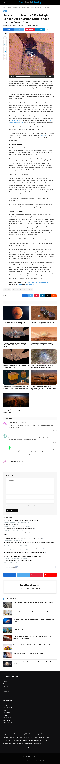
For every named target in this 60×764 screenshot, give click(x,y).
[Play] (11, 76)
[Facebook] (5, 37)
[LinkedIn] (5, 44)
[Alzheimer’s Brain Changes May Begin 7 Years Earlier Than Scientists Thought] (7, 621)
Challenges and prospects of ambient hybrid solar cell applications (19, 528)
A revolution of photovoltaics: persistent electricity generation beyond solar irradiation (23, 538)
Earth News (6, 710)
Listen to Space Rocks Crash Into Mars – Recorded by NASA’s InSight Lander (42, 366)
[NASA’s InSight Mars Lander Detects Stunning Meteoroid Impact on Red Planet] (44, 334)
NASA (13, 289)
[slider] (30, 76)
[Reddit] (5, 58)
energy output (16, 120)
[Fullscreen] (52, 76)
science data (42, 136)
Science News (7, 717)
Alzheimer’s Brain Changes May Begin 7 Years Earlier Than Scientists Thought (33, 620)
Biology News (6, 705)
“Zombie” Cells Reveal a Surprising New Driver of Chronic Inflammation (22, 743)
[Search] (56, 2)
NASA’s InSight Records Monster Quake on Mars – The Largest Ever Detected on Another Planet (15, 410)
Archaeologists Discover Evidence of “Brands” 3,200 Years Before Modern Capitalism (25, 740)
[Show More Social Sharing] (47, 29)
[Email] (5, 55)
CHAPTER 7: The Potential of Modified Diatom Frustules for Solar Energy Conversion (23, 548)
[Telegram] (5, 51)
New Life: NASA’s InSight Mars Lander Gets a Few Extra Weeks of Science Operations (15, 387)
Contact (25, 760)
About (19, 760)
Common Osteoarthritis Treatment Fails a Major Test (29, 653)
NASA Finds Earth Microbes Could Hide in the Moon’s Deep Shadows (33, 602)
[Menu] (4, 2)
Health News (6, 712)
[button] (32, 55)
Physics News (6, 715)
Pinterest (5, 689)
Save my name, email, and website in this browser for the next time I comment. (28, 506)
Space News (6, 720)
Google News (29, 285)
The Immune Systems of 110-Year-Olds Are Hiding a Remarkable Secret (34, 645)
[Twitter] (5, 41)
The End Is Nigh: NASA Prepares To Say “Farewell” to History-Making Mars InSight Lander (16, 344)
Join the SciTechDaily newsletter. (38, 282)
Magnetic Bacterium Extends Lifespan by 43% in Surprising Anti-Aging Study (23, 734)
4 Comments (28, 25)
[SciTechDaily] (30, 2)
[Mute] (50, 76)
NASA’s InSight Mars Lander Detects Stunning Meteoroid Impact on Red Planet (43, 343)
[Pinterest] (5, 48)
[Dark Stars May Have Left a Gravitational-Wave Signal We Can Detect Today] (7, 664)
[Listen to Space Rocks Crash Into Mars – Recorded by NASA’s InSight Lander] (44, 356)
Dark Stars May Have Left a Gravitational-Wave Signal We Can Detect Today (33, 662)
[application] (31, 55)
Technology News (8, 722)
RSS (4, 694)
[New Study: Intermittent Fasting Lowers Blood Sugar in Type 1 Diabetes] (7, 613)
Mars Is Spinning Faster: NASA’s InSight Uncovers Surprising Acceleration (14, 323)
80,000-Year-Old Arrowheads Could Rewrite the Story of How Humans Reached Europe (26, 737)
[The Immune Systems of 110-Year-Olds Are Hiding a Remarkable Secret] (7, 647)
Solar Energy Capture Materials (11, 524)
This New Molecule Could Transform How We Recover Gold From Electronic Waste (32, 628)
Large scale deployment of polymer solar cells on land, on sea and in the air (21, 520)
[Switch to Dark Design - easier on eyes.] (53, 2)
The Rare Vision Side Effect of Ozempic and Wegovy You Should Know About (23, 747)
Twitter (5, 684)
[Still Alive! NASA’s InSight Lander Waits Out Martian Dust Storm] (16, 356)
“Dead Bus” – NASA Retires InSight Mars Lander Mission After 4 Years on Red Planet (43, 323)
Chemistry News (7, 707)
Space (5, 11)
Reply (54, 430)
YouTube (5, 686)
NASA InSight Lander (22, 289)
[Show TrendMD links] (55, 567)
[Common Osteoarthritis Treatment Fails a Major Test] (7, 655)
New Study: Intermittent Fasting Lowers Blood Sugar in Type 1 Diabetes (34, 611)
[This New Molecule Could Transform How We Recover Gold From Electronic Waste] (7, 630)
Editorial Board (32, 760)
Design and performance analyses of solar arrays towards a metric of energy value (22, 556)
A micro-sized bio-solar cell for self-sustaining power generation (18, 560)
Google (20, 285)
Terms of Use (49, 760)
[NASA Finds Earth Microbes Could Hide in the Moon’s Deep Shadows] (7, 605)
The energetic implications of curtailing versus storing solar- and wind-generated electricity (24, 552)
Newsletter (6, 691)
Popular (31, 289)
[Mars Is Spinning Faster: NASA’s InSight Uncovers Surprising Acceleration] (16, 313)
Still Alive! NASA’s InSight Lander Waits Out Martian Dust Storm (16, 366)
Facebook (5, 681)
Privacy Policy (41, 760)
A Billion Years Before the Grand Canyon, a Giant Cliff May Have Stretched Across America (32, 637)
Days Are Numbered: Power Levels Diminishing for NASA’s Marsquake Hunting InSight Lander (44, 388)
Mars (9, 289)
